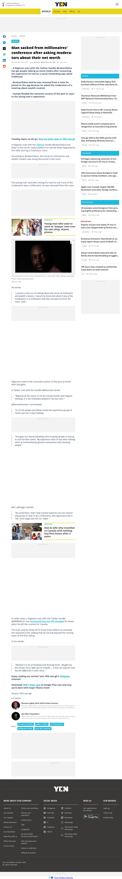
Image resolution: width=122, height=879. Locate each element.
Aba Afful (52, 62)
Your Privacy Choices (63, 877)
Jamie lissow (42, 724)
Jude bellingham (43, 729)
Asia (65, 11)
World (46, 11)
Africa (72, 11)
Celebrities (85, 89)
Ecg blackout (57, 724)
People (84, 145)
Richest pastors (25, 724)
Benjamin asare (25, 729)
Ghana (84, 131)
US (79, 11)
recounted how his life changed (47, 621)
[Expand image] (72, 241)
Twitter (40, 144)
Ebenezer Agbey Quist (41, 62)
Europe (57, 11)
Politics (84, 103)
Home (13, 36)
